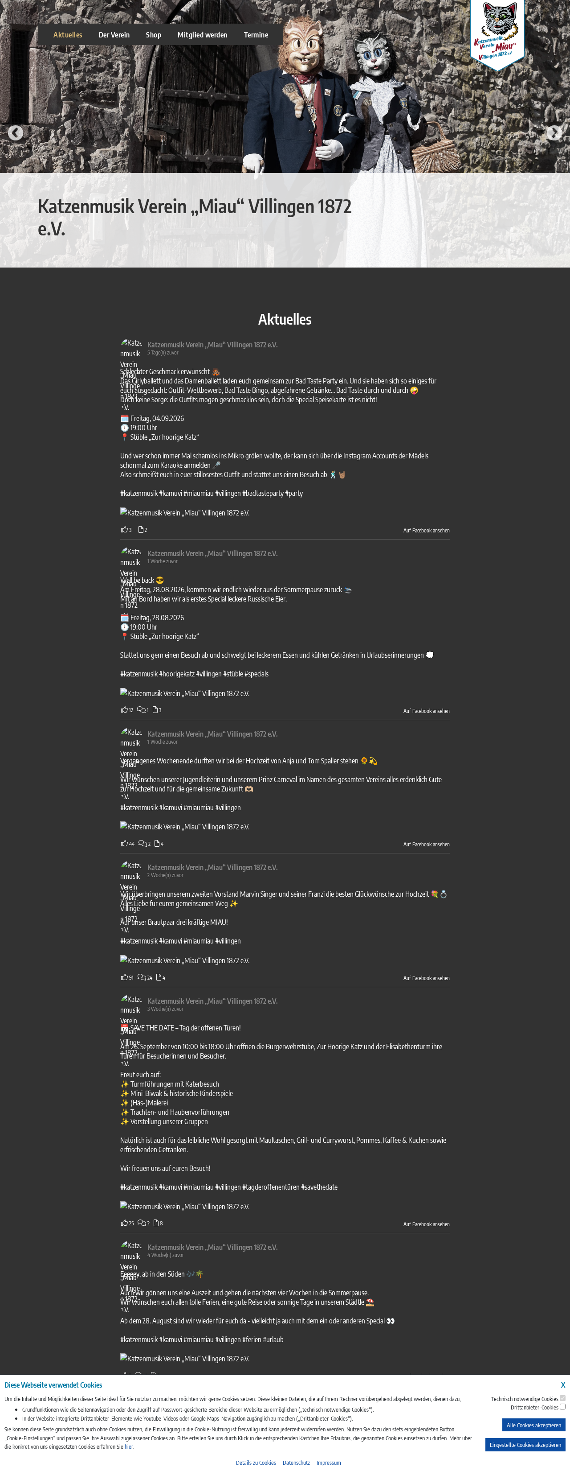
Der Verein (114, 34)
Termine (256, 34)
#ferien (251, 1339)
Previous (15, 134)
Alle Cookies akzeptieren (534, 1425)
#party (294, 493)
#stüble (233, 673)
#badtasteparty (263, 493)
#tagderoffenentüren (271, 1186)
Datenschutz (296, 1462)
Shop (153, 34)
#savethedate (319, 1186)
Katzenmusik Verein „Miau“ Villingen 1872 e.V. (212, 344)
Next (554, 134)
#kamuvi (170, 493)
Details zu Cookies (256, 1462)
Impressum (329, 1462)
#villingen (228, 493)
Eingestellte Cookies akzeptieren (525, 1444)
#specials (256, 673)
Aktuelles (67, 34)
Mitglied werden (203, 34)
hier (129, 1446)
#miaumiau (198, 493)
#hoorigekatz (177, 673)
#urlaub (273, 1339)
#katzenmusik (139, 493)
